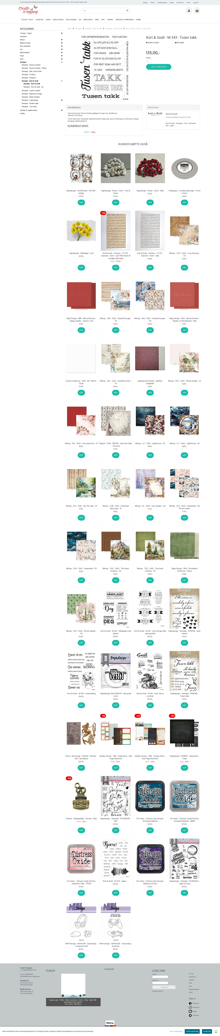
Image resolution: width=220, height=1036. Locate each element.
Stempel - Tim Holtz (29, 107)
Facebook (195, 1003)
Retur (190, 986)
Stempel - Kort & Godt (30, 81)
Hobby (22, 113)
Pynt (21, 59)
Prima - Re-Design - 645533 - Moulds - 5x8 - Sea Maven (81, 757)
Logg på (191, 980)
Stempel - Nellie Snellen (31, 97)
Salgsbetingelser (194, 989)
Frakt (190, 983)
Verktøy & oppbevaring (28, 110)
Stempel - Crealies (28, 74)
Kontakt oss (180, 2)
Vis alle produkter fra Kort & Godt (178, 117)
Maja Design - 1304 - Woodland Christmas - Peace (184, 569)
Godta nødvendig (192, 1031)
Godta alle (207, 1031)
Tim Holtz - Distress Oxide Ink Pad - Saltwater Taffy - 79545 (81, 882)
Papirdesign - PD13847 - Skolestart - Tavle (184, 757)
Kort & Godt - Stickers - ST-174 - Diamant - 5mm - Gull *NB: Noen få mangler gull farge (115, 255)
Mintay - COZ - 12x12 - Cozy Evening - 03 (184, 254)
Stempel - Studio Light (30, 103)
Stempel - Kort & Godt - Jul (33, 87)
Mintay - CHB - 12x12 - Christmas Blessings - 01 (116, 507)
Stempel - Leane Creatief (31, 90)
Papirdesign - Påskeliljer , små (81, 253)
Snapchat (195, 1015)
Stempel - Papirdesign (30, 100)
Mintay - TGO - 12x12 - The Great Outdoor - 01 (150, 569)
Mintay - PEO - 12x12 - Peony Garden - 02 (81, 632)
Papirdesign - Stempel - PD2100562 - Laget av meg (184, 882)
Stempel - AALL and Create (32, 71)
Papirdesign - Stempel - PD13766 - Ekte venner (184, 632)
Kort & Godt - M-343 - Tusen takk (138, 29)
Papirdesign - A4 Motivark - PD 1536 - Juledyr (81, 192)
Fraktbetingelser (162, 2)
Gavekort (23, 36)
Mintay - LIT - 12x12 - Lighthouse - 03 (184, 443)
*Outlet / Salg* (26, 33)
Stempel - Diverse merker (31, 65)
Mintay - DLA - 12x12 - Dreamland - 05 (81, 568)
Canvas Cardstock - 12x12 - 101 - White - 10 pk (81, 382)
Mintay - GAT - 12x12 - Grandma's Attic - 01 (116, 382)
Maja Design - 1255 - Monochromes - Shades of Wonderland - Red (184, 319)
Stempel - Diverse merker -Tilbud (34, 68)
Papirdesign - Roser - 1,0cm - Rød (150, 191)
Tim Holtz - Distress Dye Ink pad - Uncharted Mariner (150, 819)
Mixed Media (24, 52)
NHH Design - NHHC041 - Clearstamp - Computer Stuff (81, 944)
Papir (22, 56)
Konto (188, 2)
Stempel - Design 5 (29, 78)
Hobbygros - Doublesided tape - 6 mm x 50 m (184, 192)
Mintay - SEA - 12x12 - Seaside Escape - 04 (150, 319)
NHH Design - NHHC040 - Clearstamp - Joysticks (115, 944)
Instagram (195, 1007)
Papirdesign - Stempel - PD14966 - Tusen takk (184, 694)
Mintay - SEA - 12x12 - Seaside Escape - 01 (116, 319)
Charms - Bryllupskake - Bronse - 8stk (81, 818)
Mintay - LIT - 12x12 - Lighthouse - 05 (150, 443)
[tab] (104, 107)
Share (86, 132)
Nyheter (145, 2)
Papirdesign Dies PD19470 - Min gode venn (115, 694)
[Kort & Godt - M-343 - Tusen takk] (104, 67)
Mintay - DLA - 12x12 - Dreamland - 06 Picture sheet (184, 507)
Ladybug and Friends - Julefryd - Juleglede (150, 382)
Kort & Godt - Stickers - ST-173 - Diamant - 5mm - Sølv (150, 254)
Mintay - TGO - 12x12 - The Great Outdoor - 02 (116, 569)
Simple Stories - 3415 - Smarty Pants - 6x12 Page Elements (150, 757)
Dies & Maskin (25, 46)
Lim (21, 49)
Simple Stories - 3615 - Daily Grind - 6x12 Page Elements (115, 757)
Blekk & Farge (25, 43)
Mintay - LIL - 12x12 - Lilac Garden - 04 (150, 506)
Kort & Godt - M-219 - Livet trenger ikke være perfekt (150, 632)
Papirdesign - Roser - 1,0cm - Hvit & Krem (115, 192)
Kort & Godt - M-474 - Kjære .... (116, 881)
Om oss (191, 974)
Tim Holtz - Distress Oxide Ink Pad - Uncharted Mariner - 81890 (184, 819)
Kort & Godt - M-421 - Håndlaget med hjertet (115, 632)
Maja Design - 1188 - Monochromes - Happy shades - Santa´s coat (81, 319)
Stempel (23, 62)
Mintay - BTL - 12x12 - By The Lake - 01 (81, 506)
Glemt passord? (157, 991)
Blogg (172, 2)
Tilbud (152, 2)
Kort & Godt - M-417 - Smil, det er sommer (150, 694)
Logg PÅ (195, 2)
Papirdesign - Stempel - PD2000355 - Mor (115, 819)
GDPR (191, 992)
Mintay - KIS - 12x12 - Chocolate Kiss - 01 (81, 443)
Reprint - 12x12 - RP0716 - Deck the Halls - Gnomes (115, 444)
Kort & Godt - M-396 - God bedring (81, 693)
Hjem (69, 29)
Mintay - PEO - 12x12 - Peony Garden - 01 (184, 381)
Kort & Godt (153, 43)
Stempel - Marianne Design (32, 94)
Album (22, 40)
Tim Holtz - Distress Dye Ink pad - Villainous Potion (150, 882)
